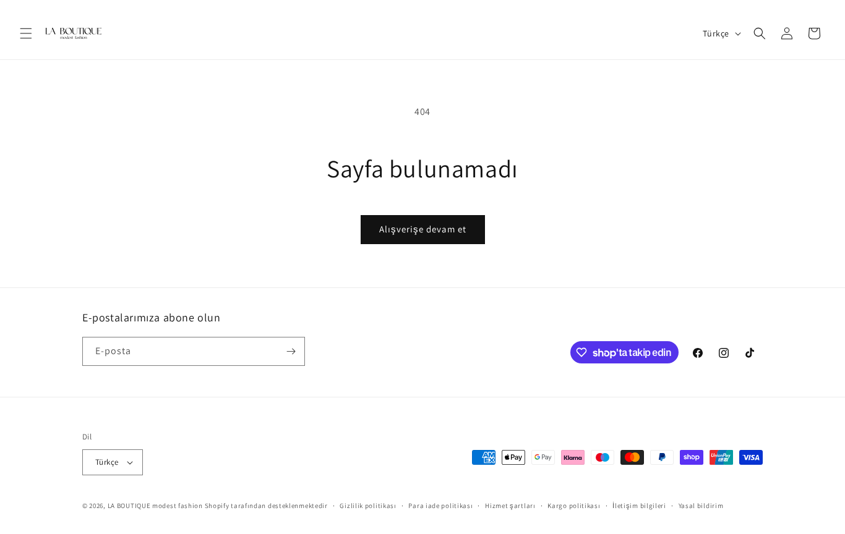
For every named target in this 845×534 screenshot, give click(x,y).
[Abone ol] (290, 351)
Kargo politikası (573, 505)
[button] (26, 33)
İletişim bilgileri (639, 505)
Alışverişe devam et (422, 229)
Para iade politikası (440, 505)
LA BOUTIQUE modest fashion (155, 505)
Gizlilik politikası (368, 505)
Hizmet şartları (510, 505)
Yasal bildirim (701, 505)
